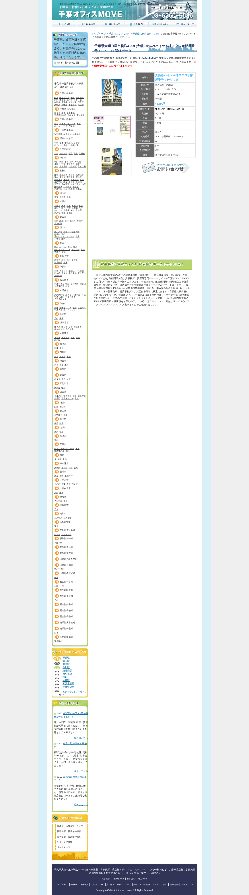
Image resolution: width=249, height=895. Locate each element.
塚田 (65, 182)
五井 (56, 271)
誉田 (76, 153)
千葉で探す (131, 879)
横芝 (56, 577)
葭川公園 (73, 102)
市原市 (63, 266)
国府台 (79, 164)
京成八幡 (82, 166)
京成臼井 (82, 308)
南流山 (57, 234)
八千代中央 (70, 297)
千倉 (56, 509)
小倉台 (77, 143)
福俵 (61, 365)
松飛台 (70, 213)
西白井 (62, 407)
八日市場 (58, 501)
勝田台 (68, 295)
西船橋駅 (67, 674)
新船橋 (79, 189)
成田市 (63, 392)
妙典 (72, 162)
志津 (56, 308)
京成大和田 (59, 297)
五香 (81, 205)
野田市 (63, 217)
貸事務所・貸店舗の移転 (69, 831)
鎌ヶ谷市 (64, 322)
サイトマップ (63, 847)
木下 (77, 448)
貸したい (110, 885)
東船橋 (66, 179)
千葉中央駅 (68, 687)
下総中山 (71, 177)
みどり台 (58, 126)
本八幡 (78, 162)
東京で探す (106, 879)
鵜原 (56, 476)
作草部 (72, 126)
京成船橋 (63, 175)
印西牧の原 (59, 451)
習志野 (79, 177)
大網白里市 (65, 488)
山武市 (63, 427)
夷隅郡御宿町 (66, 628)
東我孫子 (58, 262)
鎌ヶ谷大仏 (59, 329)
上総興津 (69, 476)
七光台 (73, 221)
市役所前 (73, 105)
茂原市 (63, 352)
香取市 (63, 375)
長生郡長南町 (66, 616)
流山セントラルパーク (64, 236)
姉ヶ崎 (57, 273)
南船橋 (72, 182)
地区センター (65, 308)
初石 (63, 234)
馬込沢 (57, 184)
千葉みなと (64, 97)
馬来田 (57, 340)
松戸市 (63, 201)
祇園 (78, 337)
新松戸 (57, 208)
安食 (56, 526)
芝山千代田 (59, 569)
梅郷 (61, 221)
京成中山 (58, 189)
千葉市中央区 (66, 93)
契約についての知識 (141, 885)
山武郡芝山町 (66, 565)
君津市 (63, 344)
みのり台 (58, 210)
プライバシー (97, 885)
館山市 (63, 411)
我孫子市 (64, 256)
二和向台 (67, 187)
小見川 (57, 379)
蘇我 (56, 97)
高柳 (63, 252)
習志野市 (64, 279)
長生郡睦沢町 (66, 590)
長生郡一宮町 (66, 581)
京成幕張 (81, 115)
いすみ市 (64, 480)
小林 (67, 451)
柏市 (62, 243)
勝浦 (61, 476)
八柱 (81, 208)
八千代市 (64, 290)
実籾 (67, 284)
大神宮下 (65, 184)
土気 (56, 153)
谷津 (67, 286)
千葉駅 (66, 657)
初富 (71, 327)
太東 (63, 484)
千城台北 (69, 143)
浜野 (56, 100)
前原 (65, 189)
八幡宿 (81, 271)
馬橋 (63, 205)
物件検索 (74, 885)
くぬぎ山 (69, 329)
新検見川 (71, 115)
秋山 (63, 213)
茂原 (56, 356)
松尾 (61, 432)
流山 (77, 236)
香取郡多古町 (66, 553)
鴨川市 (63, 513)
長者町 (57, 484)
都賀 (56, 143)
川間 (67, 221)
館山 (65, 415)
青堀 (56, 440)
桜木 (61, 143)
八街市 (63, 314)
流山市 (63, 227)
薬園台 (76, 187)
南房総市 (64, 505)
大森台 (81, 105)
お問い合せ (174, 885)
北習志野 (80, 175)
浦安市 (63, 193)
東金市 (63, 360)
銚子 (56, 423)
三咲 (82, 179)
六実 (69, 208)
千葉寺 (64, 102)
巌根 (73, 337)
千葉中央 (80, 97)
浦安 (56, 197)
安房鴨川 (58, 518)
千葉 (73, 97)
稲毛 (56, 123)
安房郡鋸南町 (66, 637)
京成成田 (67, 396)
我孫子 (57, 260)
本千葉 (62, 100)
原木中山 (58, 182)
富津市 (63, 436)
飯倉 (65, 501)
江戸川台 (58, 232)
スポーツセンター (67, 123)
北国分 (57, 164)
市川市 (63, 157)
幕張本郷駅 (68, 683)
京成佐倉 (58, 310)
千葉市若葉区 (66, 138)
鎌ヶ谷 (64, 327)
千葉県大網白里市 (142, 33)
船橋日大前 (76, 184)
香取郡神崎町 (66, 538)
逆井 (83, 249)
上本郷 (75, 208)
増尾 (75, 247)
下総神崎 (58, 543)
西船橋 (72, 175)
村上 (84, 295)
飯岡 (59, 459)
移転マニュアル (123, 885)
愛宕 (56, 221)
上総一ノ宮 (59, 586)
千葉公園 (78, 100)
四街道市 (64, 383)
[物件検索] (88, 26)
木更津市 (64, 333)
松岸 (61, 423)
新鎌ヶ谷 (78, 327)
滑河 (77, 398)
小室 (84, 184)
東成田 (57, 398)
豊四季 (57, 252)
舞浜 (69, 197)
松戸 (63, 208)
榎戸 (61, 318)
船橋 (56, 175)
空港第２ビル (67, 398)
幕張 (63, 113)
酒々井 (57, 534)
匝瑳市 (63, 497)
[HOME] (64, 26)
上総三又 (73, 271)
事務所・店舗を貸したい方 (70, 826)
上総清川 (65, 337)
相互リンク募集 (64, 842)
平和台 (57, 239)
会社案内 (85, 885)
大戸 (63, 379)
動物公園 (75, 145)
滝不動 (72, 189)
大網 (56, 493)
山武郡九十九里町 (68, 559)
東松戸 (75, 205)
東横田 (57, 468)
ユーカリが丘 (69, 310)
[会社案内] (136, 26)
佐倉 (75, 308)
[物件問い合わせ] (165, 172)
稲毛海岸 (77, 134)
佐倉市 (63, 303)
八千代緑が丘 (60, 299)
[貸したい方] (112, 26)
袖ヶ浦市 (64, 463)
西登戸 (81, 102)
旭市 (62, 455)
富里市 (63, 369)
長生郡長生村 (66, 596)
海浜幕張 (58, 134)
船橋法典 (58, 187)
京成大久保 (59, 284)
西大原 (75, 484)
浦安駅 (66, 661)
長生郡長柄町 (66, 610)
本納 (69, 356)
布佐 (63, 260)
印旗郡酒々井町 (67, 530)
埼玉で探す (142, 879)
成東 (56, 432)
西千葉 (64, 105)
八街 (56, 318)
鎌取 (71, 153)
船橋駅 (66, 664)
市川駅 (66, 667)
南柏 (56, 247)
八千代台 (77, 295)
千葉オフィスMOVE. (124, 890)
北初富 (57, 327)
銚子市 (63, 419)
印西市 (63, 444)
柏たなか (75, 249)
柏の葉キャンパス (62, 249)
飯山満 (79, 182)
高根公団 (75, 179)
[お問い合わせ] (161, 26)
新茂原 (62, 356)
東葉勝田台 (59, 295)
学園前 (57, 102)
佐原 (69, 379)
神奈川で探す (118, 879)
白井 (56, 407)
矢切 (73, 210)
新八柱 (57, 213)
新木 (65, 262)
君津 (56, 348)
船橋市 (63, 170)
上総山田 (58, 275)
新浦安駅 (67, 670)
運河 (63, 239)
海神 (56, 177)
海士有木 (82, 273)
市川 (67, 162)
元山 (69, 205)
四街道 (57, 388)
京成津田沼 (59, 286)
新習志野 (75, 284)
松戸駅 (66, 680)
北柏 (65, 247)
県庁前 (70, 100)
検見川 (57, 113)
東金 (56, 365)
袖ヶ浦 (64, 468)
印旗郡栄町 (65, 522)
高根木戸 (58, 179)
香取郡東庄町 (66, 547)
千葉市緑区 (65, 149)
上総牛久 (73, 273)
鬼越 (56, 166)
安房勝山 (58, 641)
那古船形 (58, 415)
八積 (56, 600)
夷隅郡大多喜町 (67, 622)
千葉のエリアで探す (119, 33)
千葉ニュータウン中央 (64, 448)
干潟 (65, 459)
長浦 (71, 468)
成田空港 (82, 396)
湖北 (69, 260)
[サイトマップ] (185, 26)
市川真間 (63, 166)
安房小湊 (67, 518)
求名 (67, 365)
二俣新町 (73, 166)
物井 (63, 388)
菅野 (61, 162)
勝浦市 (63, 471)
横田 (76, 468)
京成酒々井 (66, 534)
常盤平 (57, 205)
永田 (61, 493)
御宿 (56, 633)
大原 (69, 484)
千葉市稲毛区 (66, 119)
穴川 (65, 126)
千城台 (66, 145)
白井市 (63, 402)
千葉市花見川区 (67, 109)
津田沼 (62, 177)
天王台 (75, 260)
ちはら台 (63, 271)
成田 (75, 396)
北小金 (66, 210)
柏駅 (65, 677)
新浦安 (62, 197)
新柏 (70, 247)
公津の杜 (58, 396)
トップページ (99, 33)
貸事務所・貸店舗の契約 (69, 836)
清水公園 (58, 223)
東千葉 (57, 105)
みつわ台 (58, 145)
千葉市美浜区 (66, 130)
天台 (79, 123)
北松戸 (79, 210)
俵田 (61, 348)
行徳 (63, 164)
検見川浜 (67, 134)
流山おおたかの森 (71, 232)
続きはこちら (81, 738)
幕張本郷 (71, 113)
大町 (56, 162)
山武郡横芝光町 (67, 573)
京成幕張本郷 (60, 115)
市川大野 (71, 164)
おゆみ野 (63, 153)
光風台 (64, 273)
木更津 (57, 337)
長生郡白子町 (66, 604)
